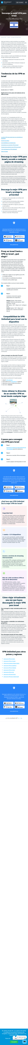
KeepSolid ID (14, 381)
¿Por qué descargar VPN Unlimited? (9, 149)
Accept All (14, 1041)
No (21, 718)
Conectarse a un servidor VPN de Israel (9, 145)
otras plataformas (14, 244)
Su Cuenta (20, 2)
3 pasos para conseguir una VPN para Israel (11, 147)
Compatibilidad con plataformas (8, 142)
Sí (18, 718)
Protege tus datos (5, 140)
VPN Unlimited (9, 380)
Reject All (7, 1038)
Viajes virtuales (4, 151)
